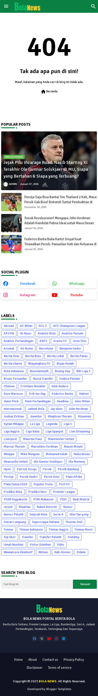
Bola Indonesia (14, 371)
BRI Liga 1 (83, 371)
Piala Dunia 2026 (15, 484)
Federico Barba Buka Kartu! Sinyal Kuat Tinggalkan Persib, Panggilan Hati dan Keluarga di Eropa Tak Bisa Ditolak (60, 244)
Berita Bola (33, 356)
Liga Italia (32, 431)
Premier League (64, 492)
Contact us (50, 660)
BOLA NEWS (48, 681)
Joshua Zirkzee (14, 416)
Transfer (27, 537)
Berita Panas (79, 356)
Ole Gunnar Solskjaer (48, 462)
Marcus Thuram (14, 446)
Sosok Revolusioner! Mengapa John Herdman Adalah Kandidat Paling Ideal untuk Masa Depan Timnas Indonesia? (59, 223)
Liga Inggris (12, 431)
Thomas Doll (74, 522)
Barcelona (46, 348)
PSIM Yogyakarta (15, 499)
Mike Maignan (30, 454)
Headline (63, 401)
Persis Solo (51, 477)
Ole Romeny (77, 462)
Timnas (8, 529)
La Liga (35, 424)
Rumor (67, 507)
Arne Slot (79, 341)
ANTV (43, 341)
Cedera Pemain (69, 379)
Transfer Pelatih (50, 537)
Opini (7, 469)
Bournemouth (39, 371)
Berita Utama (13, 363)
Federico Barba (62, 394)
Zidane (81, 552)
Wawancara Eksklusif (18, 552)
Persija (8, 477)
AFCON (9, 333)
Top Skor (10, 537)
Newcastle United (16, 462)
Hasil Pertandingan (38, 401)
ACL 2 (43, 326)
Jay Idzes (56, 409)
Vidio (60, 545)
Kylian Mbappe (14, 424)
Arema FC (60, 341)
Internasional (13, 409)
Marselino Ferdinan (44, 446)
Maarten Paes (32, 439)
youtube (76, 295)
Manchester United (61, 439)
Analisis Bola (47, 333)
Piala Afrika (74, 477)
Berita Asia (11, 356)
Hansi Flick (11, 401)
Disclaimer (34, 668)
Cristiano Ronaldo (33, 386)
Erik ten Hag (37, 394)
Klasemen (84, 416)
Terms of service (60, 668)
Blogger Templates (58, 689)
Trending (73, 537)
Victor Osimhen (40, 545)
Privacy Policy (74, 660)
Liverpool (10, 439)
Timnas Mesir (84, 529)
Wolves (43, 552)
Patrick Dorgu (26, 469)
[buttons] (34, 638)
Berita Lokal (55, 356)
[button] (93, 6)
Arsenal (9, 348)
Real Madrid (81, 499)
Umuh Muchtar (14, 545)
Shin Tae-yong (79, 514)
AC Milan (26, 326)
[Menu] (6, 6)
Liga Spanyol (54, 431)
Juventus (36, 416)
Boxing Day (62, 371)
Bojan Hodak (65, 363)
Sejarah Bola (38, 514)
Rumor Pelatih (13, 514)
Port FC (64, 484)
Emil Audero (60, 386)
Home (18, 660)
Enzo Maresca (13, 394)
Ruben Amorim (47, 507)
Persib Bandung (68, 469)
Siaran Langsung (15, 522)
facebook (27, 283)
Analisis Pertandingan (18, 341)
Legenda (51, 424)
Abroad (9, 326)
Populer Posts (43, 484)
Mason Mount (73, 446)
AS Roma (26, 348)
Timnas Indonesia (31, 529)
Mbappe (9, 454)
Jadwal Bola (36, 409)
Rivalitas (25, 507)
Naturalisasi (82, 454)
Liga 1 (68, 424)
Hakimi (84, 394)
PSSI (63, 499)
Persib (47, 469)
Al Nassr (26, 333)
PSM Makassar (43, 499)
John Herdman (78, 409)
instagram (28, 295)
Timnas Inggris (58, 529)
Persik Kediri (29, 477)
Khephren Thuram (60, 416)
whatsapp (76, 283)
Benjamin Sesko (70, 348)
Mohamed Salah (56, 454)
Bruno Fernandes (15, 379)
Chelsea (9, 386)
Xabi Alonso (62, 552)
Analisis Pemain (72, 333)
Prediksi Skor (37, 492)
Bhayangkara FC (39, 363)
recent (8, 507)
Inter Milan (82, 401)
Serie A (58, 514)
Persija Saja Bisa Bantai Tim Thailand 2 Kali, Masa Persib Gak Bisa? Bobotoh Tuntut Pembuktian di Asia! (60, 202)
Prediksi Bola (13, 492)
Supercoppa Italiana (45, 522)
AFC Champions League (69, 326)
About (32, 660)
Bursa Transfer (43, 379)
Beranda (49, 91)
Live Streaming (79, 431)
